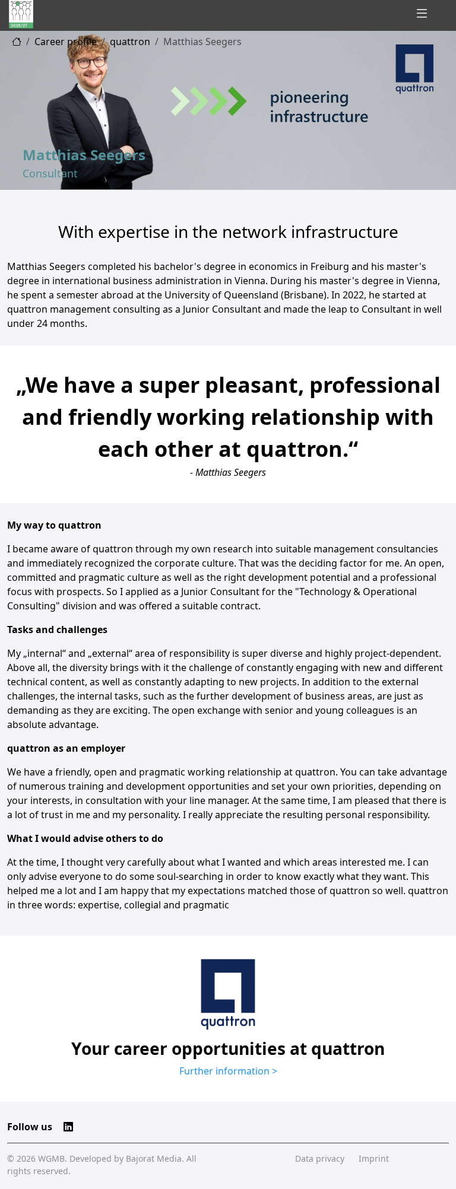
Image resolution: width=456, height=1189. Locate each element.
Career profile (65, 41)
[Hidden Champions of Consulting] (21, 14)
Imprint (374, 1158)
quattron (130, 41)
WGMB (51, 1158)
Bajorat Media (154, 1158)
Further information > (228, 1070)
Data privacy (319, 1158)
